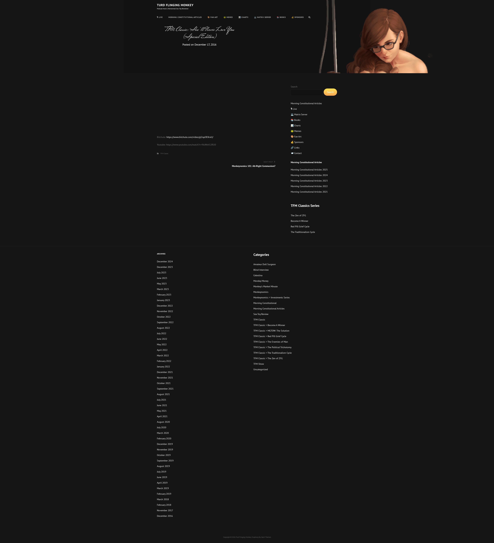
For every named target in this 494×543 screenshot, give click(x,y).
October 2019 (164, 455)
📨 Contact (296, 153)
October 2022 (164, 316)
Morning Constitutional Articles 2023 (309, 180)
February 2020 (164, 438)
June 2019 (162, 477)
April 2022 (162, 349)
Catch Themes (266, 537)
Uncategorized (260, 369)
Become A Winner (299, 220)
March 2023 (163, 289)
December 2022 (165, 305)
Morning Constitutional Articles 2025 (309, 169)
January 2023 (163, 300)
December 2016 (165, 515)
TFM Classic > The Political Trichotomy (272, 347)
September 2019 (165, 460)
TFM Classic (164, 153)
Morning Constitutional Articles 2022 (309, 186)
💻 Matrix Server (262, 17)
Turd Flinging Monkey (175, 5)
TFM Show (258, 363)
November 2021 (165, 377)
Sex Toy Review (260, 314)
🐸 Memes (228, 17)
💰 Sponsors (298, 17)
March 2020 (163, 432)
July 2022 (161, 333)
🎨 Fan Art (213, 17)
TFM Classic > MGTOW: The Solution (271, 330)
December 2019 (165, 444)
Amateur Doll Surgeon (264, 264)
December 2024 (165, 261)
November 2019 (165, 449)
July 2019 (161, 471)
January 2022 (163, 366)
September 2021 (165, 388)
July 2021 (161, 399)
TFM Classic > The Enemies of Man (270, 341)
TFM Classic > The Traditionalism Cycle (272, 352)
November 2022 (165, 311)
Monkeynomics (260, 291)
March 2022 (163, 355)
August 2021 (163, 394)
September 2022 (165, 322)
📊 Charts (243, 17)
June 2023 (162, 278)
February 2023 (164, 294)
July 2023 (161, 272)
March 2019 (163, 488)
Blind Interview (261, 269)
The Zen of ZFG (298, 215)
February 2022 (164, 361)
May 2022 (162, 344)
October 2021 (164, 383)
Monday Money (260, 280)
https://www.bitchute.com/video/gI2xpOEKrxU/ (189, 137)
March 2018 (163, 499)
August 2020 (163, 421)
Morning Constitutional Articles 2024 (309, 175)
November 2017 (165, 510)
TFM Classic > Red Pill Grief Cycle (269, 336)
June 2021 (162, 405)
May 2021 (162, 410)
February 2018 (164, 504)
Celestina (257, 275)
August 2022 (163, 327)
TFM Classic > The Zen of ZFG (268, 358)
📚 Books (281, 17)
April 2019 (162, 482)
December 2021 (165, 372)
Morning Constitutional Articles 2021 (309, 191)
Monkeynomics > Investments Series (271, 297)
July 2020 (161, 427)
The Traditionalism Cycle (303, 232)
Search (294, 86)
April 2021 (162, 416)
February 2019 (164, 493)
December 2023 (165, 267)
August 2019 (163, 466)
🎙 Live (160, 17)
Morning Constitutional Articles (185, 17)
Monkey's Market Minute (265, 286)
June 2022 (162, 338)
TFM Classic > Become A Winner (269, 325)
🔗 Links (295, 147)
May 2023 (162, 283)
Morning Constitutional (264, 303)
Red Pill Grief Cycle (300, 226)
